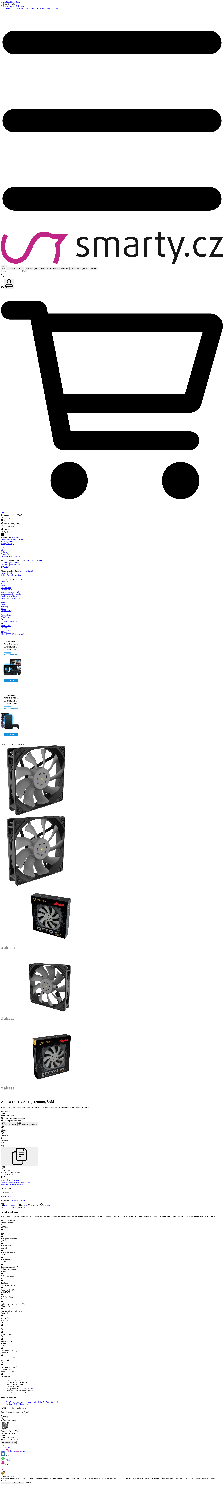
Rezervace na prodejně (29, 1124)
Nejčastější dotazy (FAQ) (10, 556)
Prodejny (54, 8)
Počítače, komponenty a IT (59, 268)
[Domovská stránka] (112, 248)
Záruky (3, 550)
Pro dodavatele (21, 8)
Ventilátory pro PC (19, 1200)
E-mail (22, 1451)
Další (16, 1404)
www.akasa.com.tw (26, 1389)
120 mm (4, 632)
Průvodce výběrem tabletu (10, 565)
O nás (21, 579)
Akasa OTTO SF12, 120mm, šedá (13, 634)
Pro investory (7, 8)
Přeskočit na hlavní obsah (10, 2)
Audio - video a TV (41, 268)
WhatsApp (9, 1460)
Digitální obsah (76, 268)
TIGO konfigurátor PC (34, 560)
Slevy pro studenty (27, 571)
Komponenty (6, 626)
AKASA (11, 1196)
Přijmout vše (6, 1483)
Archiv (3, 586)
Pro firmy (94, 268)
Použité (85, 268)
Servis (48, 8)
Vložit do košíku (10, 1124)
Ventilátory (5, 630)
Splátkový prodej (7, 542)
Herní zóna (29, 268)
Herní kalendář (6, 573)
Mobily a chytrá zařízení (15, 268)
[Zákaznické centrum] (2, 274)
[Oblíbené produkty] (2, 278)
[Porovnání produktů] (2, 288)
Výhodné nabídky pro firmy (11, 575)
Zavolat (12, 1451)
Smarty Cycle (34, 8)
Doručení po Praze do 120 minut (13, 539)
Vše (3, 268)
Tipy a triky (5, 567)
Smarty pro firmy (7, 544)
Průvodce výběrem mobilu (10, 563)
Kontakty (4, 581)
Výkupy (43, 8)
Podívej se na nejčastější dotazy (12, 6)
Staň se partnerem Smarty (10, 592)
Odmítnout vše (18, 1483)
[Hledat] (26, 271)
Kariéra (3, 583)
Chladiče (4, 628)
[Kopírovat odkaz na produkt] (19, 1156)
